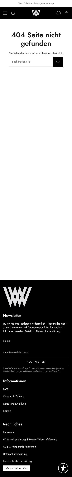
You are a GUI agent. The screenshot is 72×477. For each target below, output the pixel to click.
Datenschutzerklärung (15, 454)
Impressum (9, 432)
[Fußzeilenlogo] (17, 296)
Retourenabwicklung (14, 404)
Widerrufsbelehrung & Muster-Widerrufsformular (30, 439)
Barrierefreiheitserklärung (17, 461)
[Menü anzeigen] (5, 13)
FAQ (5, 389)
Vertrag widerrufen (16, 468)
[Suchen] (58, 62)
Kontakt (7, 411)
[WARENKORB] (67, 13)
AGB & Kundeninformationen (19, 447)
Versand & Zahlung (14, 396)
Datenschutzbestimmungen (37, 371)
